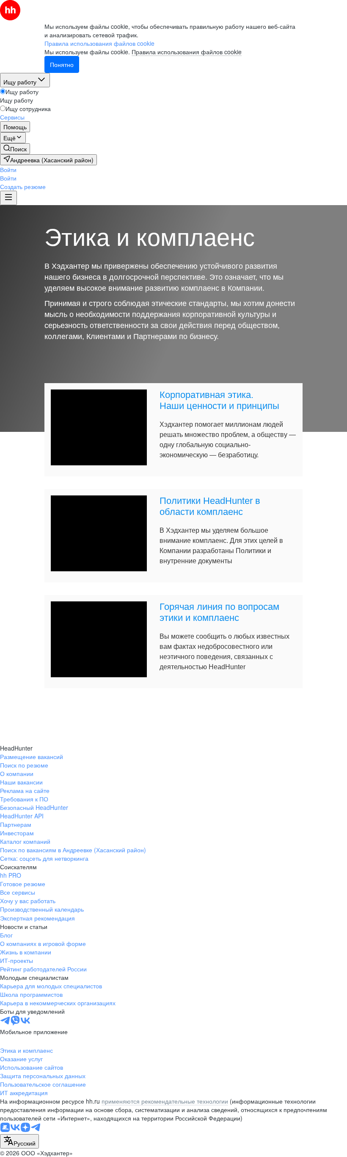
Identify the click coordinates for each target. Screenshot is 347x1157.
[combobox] (19, 1141)
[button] (8, 169)
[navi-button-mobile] (8, 198)
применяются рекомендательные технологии (165, 1101)
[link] (15, 148)
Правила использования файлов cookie (187, 51)
